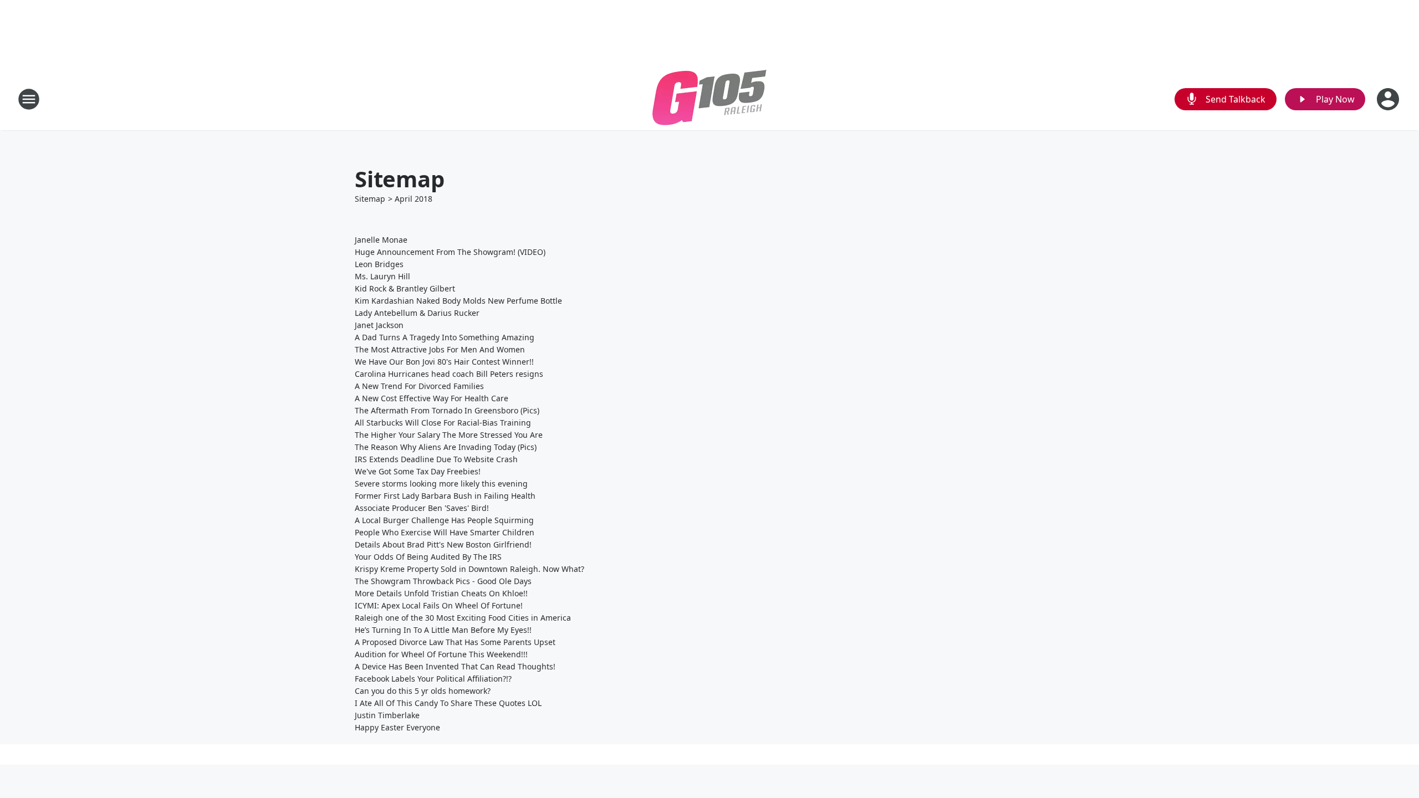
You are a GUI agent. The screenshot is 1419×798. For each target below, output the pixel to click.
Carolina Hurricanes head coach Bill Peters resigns (449, 374)
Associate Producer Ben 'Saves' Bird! (422, 508)
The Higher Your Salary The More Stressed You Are (449, 434)
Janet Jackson (379, 325)
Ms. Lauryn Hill (382, 276)
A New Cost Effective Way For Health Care (431, 398)
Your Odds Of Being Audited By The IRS (428, 556)
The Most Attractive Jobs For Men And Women (440, 349)
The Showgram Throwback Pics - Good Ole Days (443, 581)
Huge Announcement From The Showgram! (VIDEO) (450, 252)
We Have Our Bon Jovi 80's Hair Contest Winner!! (444, 361)
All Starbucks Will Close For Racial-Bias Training (443, 422)
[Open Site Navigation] (29, 99)
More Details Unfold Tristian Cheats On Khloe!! (441, 593)
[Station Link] (709, 99)
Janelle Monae (381, 239)
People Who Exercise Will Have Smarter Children (444, 532)
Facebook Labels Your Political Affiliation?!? (433, 678)
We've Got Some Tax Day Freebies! (418, 471)
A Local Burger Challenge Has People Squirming (444, 520)
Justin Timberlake (387, 715)
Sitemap (370, 198)
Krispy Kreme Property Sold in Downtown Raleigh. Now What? (469, 569)
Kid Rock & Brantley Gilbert (405, 288)
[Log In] (1389, 99)
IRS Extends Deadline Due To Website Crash (436, 459)
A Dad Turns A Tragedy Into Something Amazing (444, 337)
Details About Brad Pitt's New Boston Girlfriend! (443, 544)
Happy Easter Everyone (397, 727)
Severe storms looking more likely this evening (441, 483)
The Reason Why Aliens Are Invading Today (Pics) (446, 447)
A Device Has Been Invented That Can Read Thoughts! (455, 666)
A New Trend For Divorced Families (419, 386)
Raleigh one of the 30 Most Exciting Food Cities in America (463, 617)
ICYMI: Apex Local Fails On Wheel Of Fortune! (439, 605)
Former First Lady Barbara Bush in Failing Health (445, 495)
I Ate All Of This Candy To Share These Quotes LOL (448, 703)
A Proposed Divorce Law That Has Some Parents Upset (455, 642)
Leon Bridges (379, 264)
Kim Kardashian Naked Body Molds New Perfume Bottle (458, 300)
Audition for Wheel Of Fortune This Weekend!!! (441, 654)
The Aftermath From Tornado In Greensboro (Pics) (447, 410)
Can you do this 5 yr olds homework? (423, 691)
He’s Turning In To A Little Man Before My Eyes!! (443, 630)
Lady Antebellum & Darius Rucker (417, 313)
